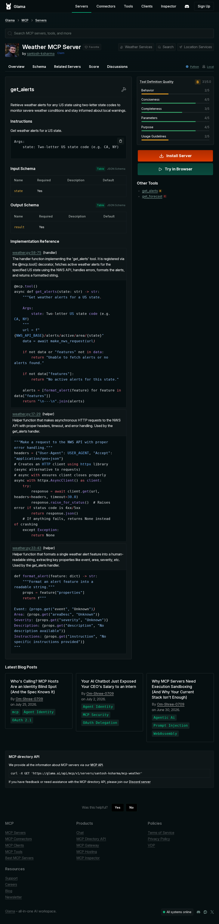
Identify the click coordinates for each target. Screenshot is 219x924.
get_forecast (152, 196)
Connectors (105, 6)
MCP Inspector (88, 858)
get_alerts (150, 191)
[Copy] (120, 141)
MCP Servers (15, 832)
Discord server (140, 782)
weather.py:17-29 (26, 414)
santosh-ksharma (41, 53)
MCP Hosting (86, 852)
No (131, 807)
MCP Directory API (91, 839)
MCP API (96, 765)
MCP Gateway (87, 845)
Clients (146, 6)
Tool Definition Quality (156, 81)
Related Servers (67, 66)
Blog (8, 891)
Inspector (168, 6)
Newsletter (13, 897)
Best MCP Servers (19, 858)
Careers (11, 884)
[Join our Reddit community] (205, 912)
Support (11, 878)
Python (194, 66)
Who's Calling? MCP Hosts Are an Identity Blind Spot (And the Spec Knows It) (34, 686)
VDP (151, 845)
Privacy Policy (159, 839)
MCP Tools (13, 852)
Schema (39, 66)
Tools (128, 6)
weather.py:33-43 (26, 548)
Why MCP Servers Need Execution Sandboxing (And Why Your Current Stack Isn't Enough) (174, 689)
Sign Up (204, 6)
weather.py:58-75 (26, 252)
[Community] (186, 6)
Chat (80, 832)
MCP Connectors (18, 839)
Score (94, 66)
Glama (10, 20)
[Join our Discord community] (198, 912)
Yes (117, 807)
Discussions (117, 66)
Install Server (179, 155)
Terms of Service (161, 832)
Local (210, 66)
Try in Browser (178, 169)
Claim (60, 53)
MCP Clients (14, 845)
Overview (16, 66)
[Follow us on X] (212, 912)
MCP (25, 20)
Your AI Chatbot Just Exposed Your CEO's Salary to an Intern (108, 684)
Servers (81, 6)
